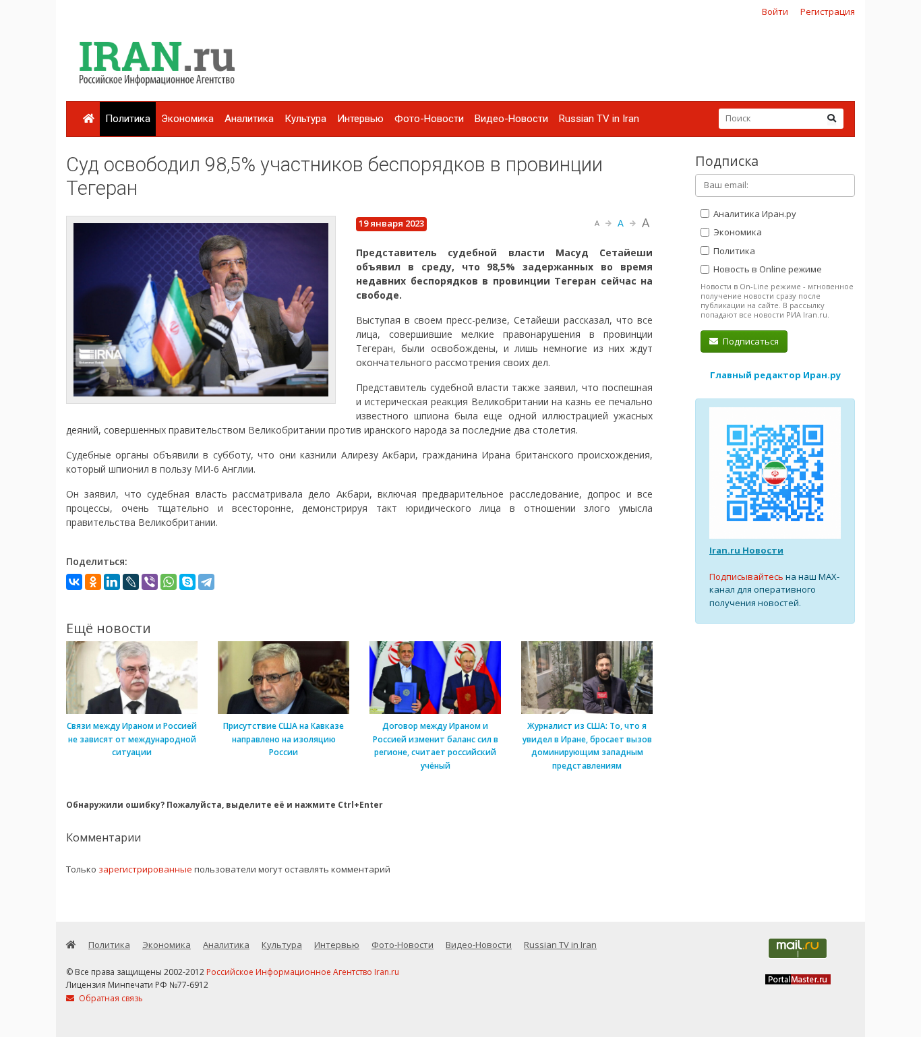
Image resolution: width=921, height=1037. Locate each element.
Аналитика (249, 119)
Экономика (187, 119)
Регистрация (827, 11)
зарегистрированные (145, 869)
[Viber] (150, 582)
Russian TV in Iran (599, 119)
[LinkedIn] (112, 582)
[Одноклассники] (93, 582)
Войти (775, 11)
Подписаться (750, 341)
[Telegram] (206, 582)
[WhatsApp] (168, 582)
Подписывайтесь (746, 576)
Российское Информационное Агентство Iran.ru (302, 972)
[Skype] (187, 582)
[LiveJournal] (131, 582)
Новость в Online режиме (766, 269)
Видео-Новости (511, 119)
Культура (305, 119)
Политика (127, 119)
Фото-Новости (429, 119)
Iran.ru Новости (746, 550)
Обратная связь (110, 998)
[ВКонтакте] (74, 582)
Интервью (360, 119)
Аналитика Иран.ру (753, 214)
